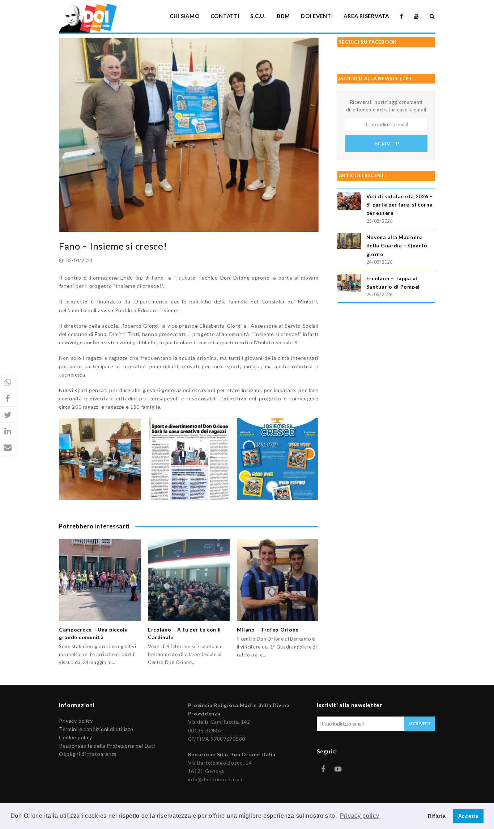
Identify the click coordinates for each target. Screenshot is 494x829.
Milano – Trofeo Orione (268, 629)
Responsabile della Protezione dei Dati (107, 746)
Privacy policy (76, 721)
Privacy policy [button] (359, 816)
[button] (8, 382)
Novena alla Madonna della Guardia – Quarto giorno (396, 245)
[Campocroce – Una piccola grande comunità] (100, 580)
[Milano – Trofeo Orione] (278, 580)
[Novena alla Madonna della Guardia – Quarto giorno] (349, 242)
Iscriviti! (386, 143)
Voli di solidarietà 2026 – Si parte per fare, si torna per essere (399, 204)
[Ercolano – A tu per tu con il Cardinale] (189, 580)
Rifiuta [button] (437, 816)
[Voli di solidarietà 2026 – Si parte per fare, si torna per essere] (349, 202)
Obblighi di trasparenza (88, 754)
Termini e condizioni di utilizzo (96, 729)
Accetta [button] (468, 816)
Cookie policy (75, 737)
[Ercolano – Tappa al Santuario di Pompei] (349, 284)
